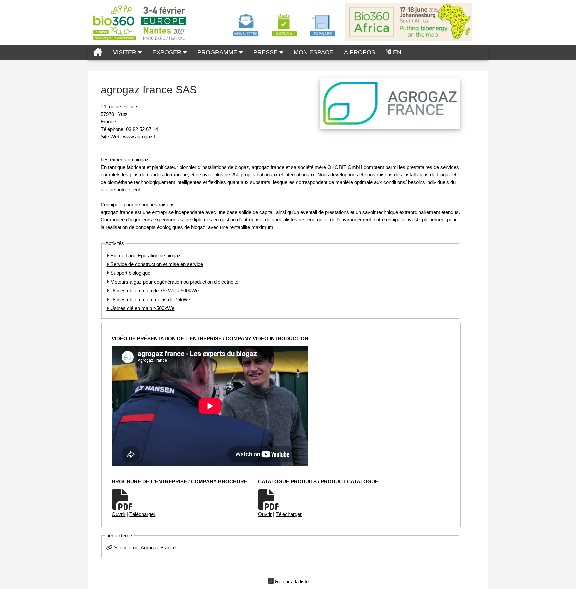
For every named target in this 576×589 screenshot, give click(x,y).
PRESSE (266, 52)
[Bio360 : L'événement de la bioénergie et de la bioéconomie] (98, 52)
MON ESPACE (313, 52)
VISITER (125, 52)
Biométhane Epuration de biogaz (145, 255)
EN (397, 52)
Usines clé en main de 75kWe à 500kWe (154, 290)
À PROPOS (359, 52)
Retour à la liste (291, 581)
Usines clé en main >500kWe (141, 308)
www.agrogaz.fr (140, 136)
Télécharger (142, 514)
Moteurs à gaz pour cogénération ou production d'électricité (173, 282)
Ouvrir (118, 514)
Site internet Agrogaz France (145, 547)
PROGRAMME (218, 52)
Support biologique (129, 273)
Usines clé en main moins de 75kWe (149, 299)
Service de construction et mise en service (156, 264)
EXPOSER (167, 52)
